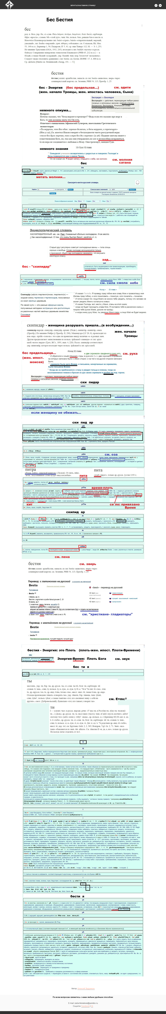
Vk (92, 1006)
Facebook (85, 1006)
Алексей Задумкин (86, 988)
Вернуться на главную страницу (83, 5)
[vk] (160, 5)
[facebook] (156, 5)
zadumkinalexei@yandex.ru (86, 1003)
